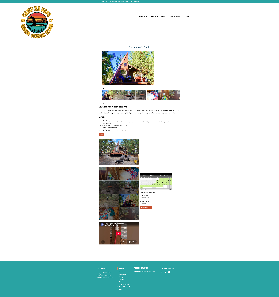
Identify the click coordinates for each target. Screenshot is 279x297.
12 (168, 181)
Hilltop (109, 129)
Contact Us (188, 16)
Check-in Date (144, 195)
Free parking (130, 122)
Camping (153, 16)
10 (164, 181)
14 (157, 182)
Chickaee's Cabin (112, 127)
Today (155, 174)
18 (166, 182)
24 (141, 186)
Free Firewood (122, 122)
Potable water (171, 122)
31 (141, 188)
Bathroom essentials (113, 122)
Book (101, 134)
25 (144, 186)
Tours (163, 16)
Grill (144, 122)
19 (168, 182)
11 (166, 181)
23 (154, 184)
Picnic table (158, 122)
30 (154, 186)
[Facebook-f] (162, 272)
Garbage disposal (138, 122)
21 (157, 184)
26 (146, 186)
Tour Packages (175, 16)
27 (148, 186)
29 (152, 186)
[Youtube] (169, 272)
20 (170, 182)
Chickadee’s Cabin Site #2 (113, 106)
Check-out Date (145, 201)
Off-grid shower (150, 122)
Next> (170, 174)
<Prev (142, 174)
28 (150, 186)
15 (159, 182)
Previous (104, 87)
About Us (142, 16)
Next (103, 89)
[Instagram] (166, 272)
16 (162, 182)
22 (152, 184)
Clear (170, 189)
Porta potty (164, 122)
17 (164, 182)
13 (170, 181)
